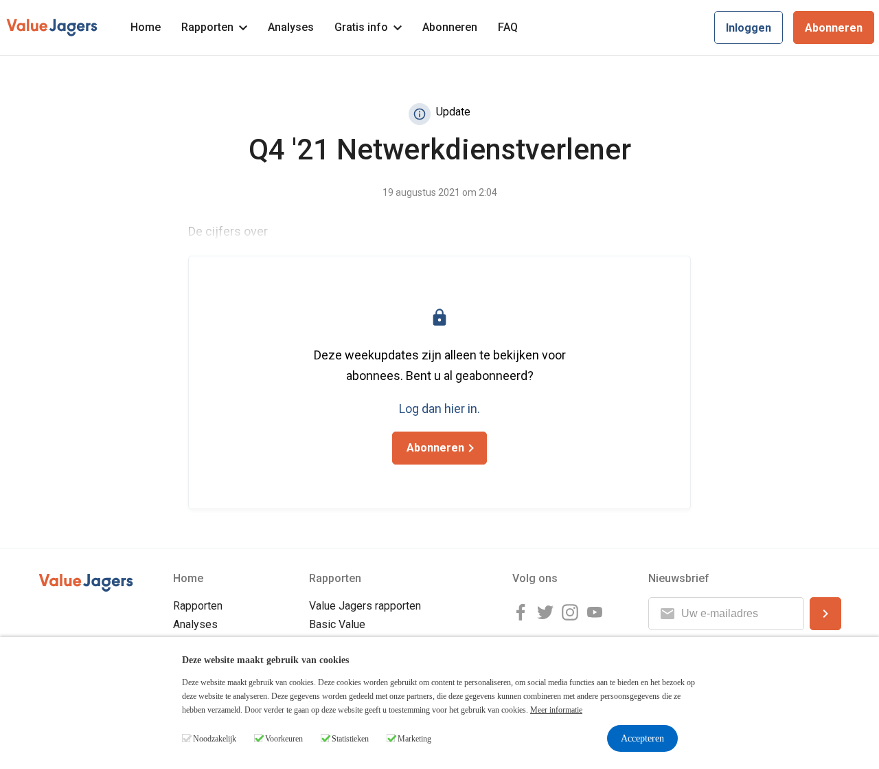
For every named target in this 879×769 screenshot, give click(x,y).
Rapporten (207, 27)
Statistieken (350, 739)
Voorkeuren (284, 739)
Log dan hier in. (439, 408)
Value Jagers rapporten (365, 605)
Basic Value (337, 624)
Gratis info (361, 27)
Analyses (291, 27)
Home (145, 27)
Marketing (414, 739)
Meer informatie (556, 710)
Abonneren (449, 27)
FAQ (508, 27)
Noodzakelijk (214, 739)
